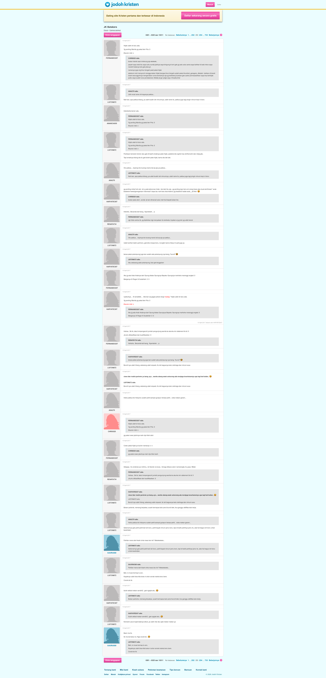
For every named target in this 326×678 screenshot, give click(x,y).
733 (206, 35)
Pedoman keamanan (157, 669)
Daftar (219, 4)
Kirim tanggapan (112, 35)
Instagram (165, 674)
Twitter (157, 674)
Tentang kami (110, 669)
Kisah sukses (138, 669)
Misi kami (124, 669)
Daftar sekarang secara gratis (200, 15)
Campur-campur (115, 30)
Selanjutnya (214, 35)
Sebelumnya (181, 35)
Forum (106, 30)
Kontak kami (201, 669)
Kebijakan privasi (124, 674)
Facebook (150, 674)
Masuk (210, 4)
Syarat (135, 674)
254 (200, 35)
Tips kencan (175, 669)
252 (192, 35)
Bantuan (188, 669)
